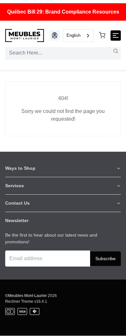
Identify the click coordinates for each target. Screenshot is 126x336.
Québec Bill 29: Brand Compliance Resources (63, 12)
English (73, 35)
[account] (54, 35)
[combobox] (78, 35)
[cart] (102, 35)
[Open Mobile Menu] (115, 35)
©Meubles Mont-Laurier (26, 295)
